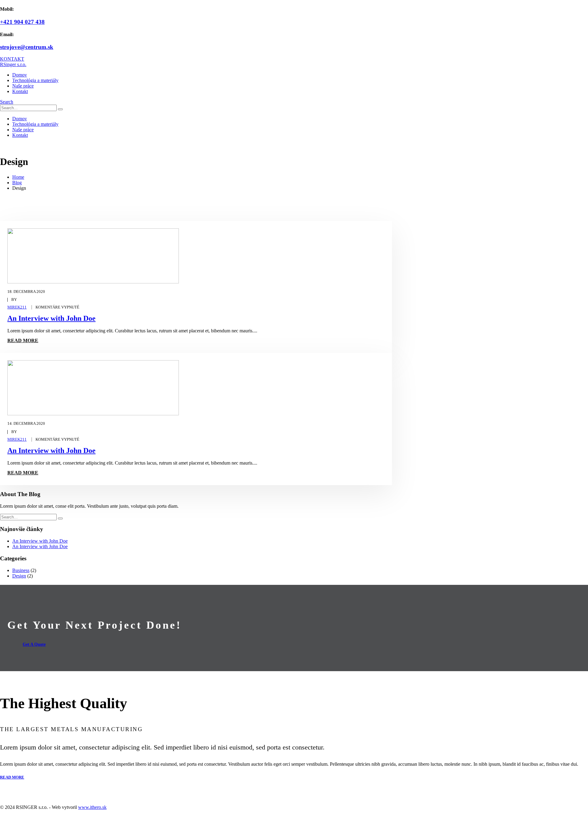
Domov (19, 74)
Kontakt (20, 91)
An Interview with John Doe (51, 318)
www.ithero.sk (92, 807)
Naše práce (23, 85)
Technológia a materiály (35, 80)
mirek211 (17, 307)
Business (20, 570)
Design (19, 575)
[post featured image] (93, 281)
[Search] (60, 109)
